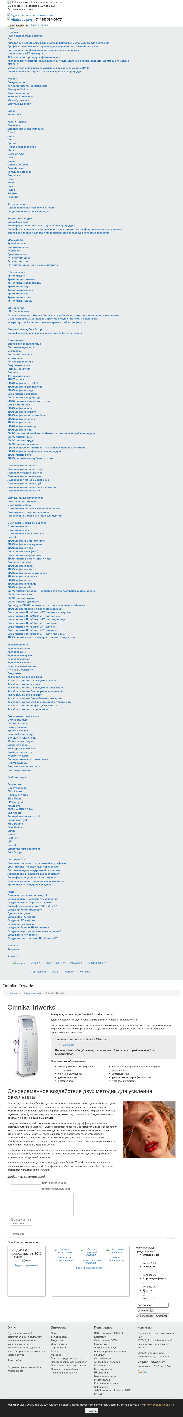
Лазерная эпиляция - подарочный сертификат (37, 863)
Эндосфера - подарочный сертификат (32, 877)
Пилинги (13, 372)
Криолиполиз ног (18, 293)
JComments (170, 1239)
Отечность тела (17, 719)
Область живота (18, 164)
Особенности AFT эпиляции (25, 53)
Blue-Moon (14, 798)
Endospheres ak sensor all (24, 816)
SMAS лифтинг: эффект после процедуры (34, 451)
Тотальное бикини (19, 171)
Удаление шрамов (19, 659)
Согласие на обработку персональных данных (64, 1370)
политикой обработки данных (157, 1404)
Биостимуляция (18, 247)
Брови (12, 143)
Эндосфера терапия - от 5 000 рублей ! (32, 906)
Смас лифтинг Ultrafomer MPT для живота (34, 623)
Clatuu (12, 830)
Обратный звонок (18, 25)
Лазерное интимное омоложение (28, 479)
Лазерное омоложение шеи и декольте (32, 487)
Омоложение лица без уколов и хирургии (34, 508)
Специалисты (16, 82)
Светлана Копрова (19, 103)
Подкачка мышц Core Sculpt (25, 329)
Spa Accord (15, 813)
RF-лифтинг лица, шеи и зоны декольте (33, 264)
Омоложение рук (18, 530)
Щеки (11, 150)
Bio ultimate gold (18, 820)
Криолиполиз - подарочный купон (29, 884)
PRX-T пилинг (16, 379)
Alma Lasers (15, 791)
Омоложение (16, 340)
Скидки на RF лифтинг (22, 920)
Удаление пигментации (22, 666)
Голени (12, 189)
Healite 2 (13, 838)
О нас (11, 28)
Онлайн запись (40, 25)
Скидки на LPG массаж (22, 916)
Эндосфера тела (18, 222)
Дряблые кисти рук (20, 752)
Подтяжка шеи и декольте (24, 766)
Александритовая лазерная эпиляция (31, 207)
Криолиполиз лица (20, 300)
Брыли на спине (18, 730)
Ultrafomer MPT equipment (24, 848)
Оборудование (17, 787)
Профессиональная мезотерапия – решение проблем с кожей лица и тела (55, 46)
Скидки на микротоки (21, 924)
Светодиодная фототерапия (25, 497)
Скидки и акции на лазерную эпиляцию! (33, 898)
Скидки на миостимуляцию (25, 909)
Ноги (11, 186)
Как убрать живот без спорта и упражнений (35, 691)
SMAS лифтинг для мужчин (25, 386)
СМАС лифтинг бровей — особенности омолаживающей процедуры (51, 433)
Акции (11, 891)
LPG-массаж (15, 239)
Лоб (10, 139)
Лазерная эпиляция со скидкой (27, 895)
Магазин (13, 945)
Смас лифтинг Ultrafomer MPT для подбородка (37, 619)
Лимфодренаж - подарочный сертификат (34, 873)
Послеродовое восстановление (28, 759)
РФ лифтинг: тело (19, 261)
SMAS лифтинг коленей (22, 419)
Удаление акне (17, 651)
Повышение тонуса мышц (24, 716)
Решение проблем (19, 644)
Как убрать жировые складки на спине (32, 680)
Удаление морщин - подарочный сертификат (36, 881)
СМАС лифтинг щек (20, 436)
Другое (147, 1290)
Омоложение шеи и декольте (26, 533)
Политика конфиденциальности (69, 1361)
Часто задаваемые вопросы (25, 35)
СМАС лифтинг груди (21, 440)
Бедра (11, 182)
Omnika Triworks (18, 795)
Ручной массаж (17, 243)
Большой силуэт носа (22, 737)
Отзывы (13, 32)
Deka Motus (15, 827)
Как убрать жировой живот (25, 676)
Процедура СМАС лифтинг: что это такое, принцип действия (46, 447)
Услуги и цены (17, 121)
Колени (12, 193)
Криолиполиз (16, 275)
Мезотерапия (16, 358)
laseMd (12, 834)
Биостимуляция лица (21, 347)
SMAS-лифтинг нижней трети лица (29, 401)
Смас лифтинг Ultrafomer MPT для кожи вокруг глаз (40, 612)
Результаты (15, 784)
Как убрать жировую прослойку (28, 709)
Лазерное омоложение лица (25, 469)
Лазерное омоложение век (24, 476)
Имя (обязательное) (54, 1182)
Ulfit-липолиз (16, 307)
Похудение (14, 673)
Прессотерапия (17, 254)
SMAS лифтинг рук (19, 422)
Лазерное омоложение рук (24, 490)
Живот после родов (20, 741)
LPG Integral (15, 802)
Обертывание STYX (105, 1340)
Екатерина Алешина (20, 96)
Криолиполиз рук (19, 286)
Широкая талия (17, 723)
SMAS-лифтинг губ (19, 454)
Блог (11, 39)
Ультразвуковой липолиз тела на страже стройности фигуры (47, 322)
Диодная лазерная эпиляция (26, 128)
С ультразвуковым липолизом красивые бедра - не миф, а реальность (53, 318)
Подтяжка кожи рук (20, 770)
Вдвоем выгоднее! (19, 913)
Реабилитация (17, 777)
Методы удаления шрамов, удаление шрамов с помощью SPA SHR (50, 67)
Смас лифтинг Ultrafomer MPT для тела (32, 630)
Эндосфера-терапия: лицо (24, 343)
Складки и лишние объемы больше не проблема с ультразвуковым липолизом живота (63, 315)
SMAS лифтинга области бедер (27, 415)
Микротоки (14, 350)
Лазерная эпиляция (105, 1347)
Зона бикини (15, 168)
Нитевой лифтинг (19, 368)
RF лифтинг (101, 1372)
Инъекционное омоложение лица (29, 512)
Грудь (11, 132)
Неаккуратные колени (21, 748)
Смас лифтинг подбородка (24, 397)
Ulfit (10, 841)
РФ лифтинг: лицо (19, 257)
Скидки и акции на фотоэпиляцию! (30, 902)
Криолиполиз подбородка (24, 282)
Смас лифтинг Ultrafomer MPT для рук (31, 626)
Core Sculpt (15, 852)
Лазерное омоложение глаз (25, 472)
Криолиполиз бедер (20, 290)
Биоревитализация (20, 354)
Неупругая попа (17, 727)
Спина (11, 161)
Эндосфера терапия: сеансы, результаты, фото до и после (45, 333)
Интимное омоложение (22, 501)
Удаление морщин (19, 648)
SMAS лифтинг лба (19, 429)
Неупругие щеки (18, 755)
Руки (10, 179)
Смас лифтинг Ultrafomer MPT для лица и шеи (36, 633)
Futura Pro (14, 805)
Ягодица (13, 196)
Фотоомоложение (19, 376)
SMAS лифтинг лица (20, 390)
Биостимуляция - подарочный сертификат (35, 870)
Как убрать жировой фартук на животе (32, 705)
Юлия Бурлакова (18, 100)
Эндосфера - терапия (107, 1361)
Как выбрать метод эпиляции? (64, 1259)
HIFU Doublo (15, 823)
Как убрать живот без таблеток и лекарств (35, 698)
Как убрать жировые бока (24, 684)
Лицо (11, 136)
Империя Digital (16, 1370)
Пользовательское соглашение (69, 1365)
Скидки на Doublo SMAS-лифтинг (28, 927)
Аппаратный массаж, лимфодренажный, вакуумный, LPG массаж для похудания (58, 42)
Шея (10, 157)
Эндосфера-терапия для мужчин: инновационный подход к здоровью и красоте (59, 232)
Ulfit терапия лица (19, 311)
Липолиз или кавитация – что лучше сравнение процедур (44, 71)
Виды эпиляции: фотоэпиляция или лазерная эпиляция (43, 50)
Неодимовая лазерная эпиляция (28, 211)
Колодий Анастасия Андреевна (27, 85)
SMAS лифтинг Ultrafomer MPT (27, 540)
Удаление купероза (20, 662)
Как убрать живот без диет (25, 694)
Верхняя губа (16, 153)
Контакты (13, 949)
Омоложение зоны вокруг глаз (27, 522)
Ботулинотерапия (19, 365)
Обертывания (16, 272)
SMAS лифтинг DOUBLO (23, 383)
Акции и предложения (26, 1265)
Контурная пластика (20, 361)
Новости (13, 78)
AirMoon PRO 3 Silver (21, 809)
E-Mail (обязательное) (56, 1188)
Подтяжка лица (17, 762)
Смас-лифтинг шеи (19, 404)
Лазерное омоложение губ (24, 483)
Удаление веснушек (20, 655)
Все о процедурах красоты (90, 1267)
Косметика (14, 114)
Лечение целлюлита (20, 669)
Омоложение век (18, 526)
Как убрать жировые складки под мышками (35, 687)
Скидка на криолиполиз (23, 934)
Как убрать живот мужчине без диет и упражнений (39, 701)
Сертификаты (16, 859)
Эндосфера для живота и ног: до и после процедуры (41, 225)
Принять (92, 1411)
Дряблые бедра (18, 744)
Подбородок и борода (22, 146)
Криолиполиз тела (19, 297)
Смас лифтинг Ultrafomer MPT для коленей (34, 616)
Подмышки (14, 175)
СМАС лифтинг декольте (23, 444)
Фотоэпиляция (17, 204)
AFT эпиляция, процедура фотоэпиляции (34, 57)
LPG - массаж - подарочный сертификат (33, 866)
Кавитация (14, 250)
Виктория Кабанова (20, 89)
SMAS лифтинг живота (22, 411)
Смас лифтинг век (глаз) (23, 393)
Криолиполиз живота (21, 279)
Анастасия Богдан (19, 93)
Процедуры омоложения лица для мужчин (34, 515)
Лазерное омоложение (22, 465)
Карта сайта (15, 1360)
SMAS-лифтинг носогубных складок (30, 458)
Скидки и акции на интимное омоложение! (34, 931)
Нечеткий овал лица (20, 734)
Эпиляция (14, 125)
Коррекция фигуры (20, 218)
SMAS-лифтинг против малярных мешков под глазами (42, 637)
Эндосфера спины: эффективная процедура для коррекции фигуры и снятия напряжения (65, 229)
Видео (12, 110)
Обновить (18, 1223)
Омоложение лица (19, 504)
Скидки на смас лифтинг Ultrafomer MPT (33, 938)
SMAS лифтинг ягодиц (22, 426)
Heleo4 (12, 537)
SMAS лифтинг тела (20, 408)
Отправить (18, 1234)
